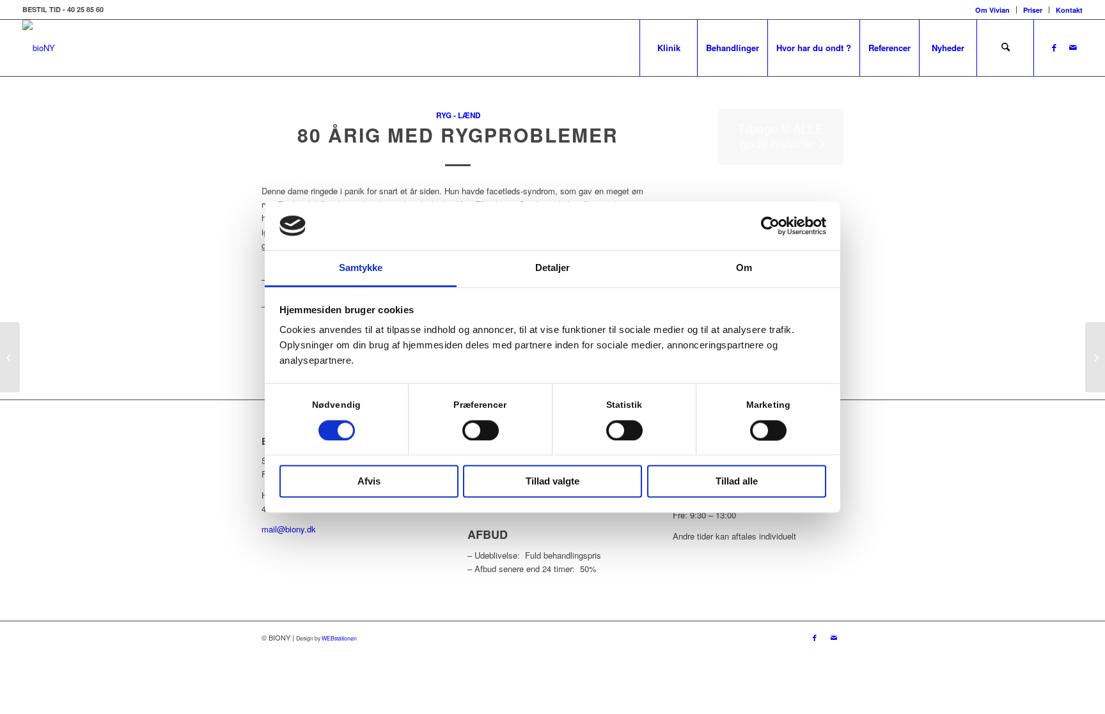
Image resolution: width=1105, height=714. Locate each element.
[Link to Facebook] (1053, 47)
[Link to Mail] (1073, 47)
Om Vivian (992, 10)
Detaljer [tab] (552, 268)
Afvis (368, 481)
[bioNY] (38, 48)
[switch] (480, 430)
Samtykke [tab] (361, 268)
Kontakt (1069, 10)
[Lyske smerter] (10, 357)
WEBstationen (339, 638)
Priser (1032, 10)
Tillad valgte (552, 481)
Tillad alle (737, 481)
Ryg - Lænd (458, 115)
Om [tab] (744, 268)
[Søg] (1005, 48)
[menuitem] (993, 9)
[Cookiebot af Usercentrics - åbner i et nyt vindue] (770, 225)
